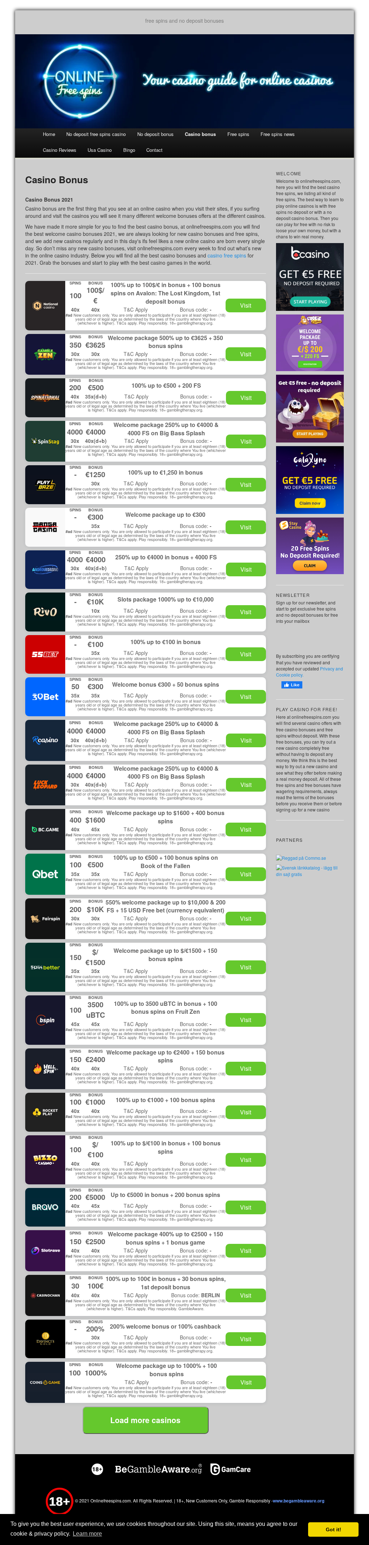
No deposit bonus (155, 134)
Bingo (129, 149)
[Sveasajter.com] (310, 870)
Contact (154, 149)
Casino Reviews (59, 149)
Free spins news (278, 134)
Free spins (238, 134)
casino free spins (227, 255)
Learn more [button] (87, 1534)
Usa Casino (100, 149)
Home (49, 134)
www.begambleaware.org (298, 1501)
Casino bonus (200, 134)
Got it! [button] (333, 1529)
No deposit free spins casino (96, 134)
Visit (245, 305)
